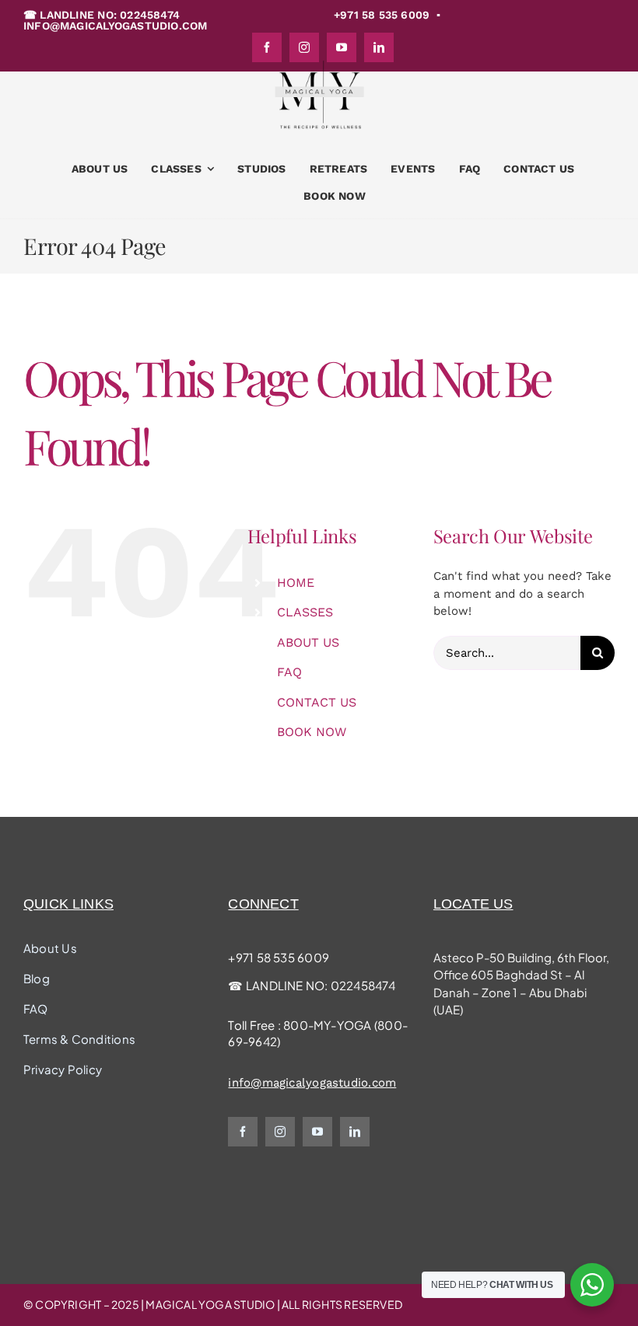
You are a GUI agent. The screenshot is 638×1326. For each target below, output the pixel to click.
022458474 (363, 985)
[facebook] (243, 1131)
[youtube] (317, 1131)
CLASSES (305, 612)
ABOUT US (308, 642)
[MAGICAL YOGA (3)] (319, 65)
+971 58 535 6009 (278, 957)
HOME (295, 582)
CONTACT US (316, 702)
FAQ (289, 672)
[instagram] (280, 1131)
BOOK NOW (311, 731)
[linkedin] (355, 1131)
